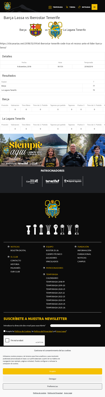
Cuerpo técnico (54, 254)
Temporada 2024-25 (55, 304)
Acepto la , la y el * (36, 331)
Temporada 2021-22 (55, 292)
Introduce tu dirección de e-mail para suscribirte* (25, 325)
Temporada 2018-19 (55, 281)
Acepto (52, 371)
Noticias (15, 246)
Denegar (52, 378)
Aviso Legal (68, 393)
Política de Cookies (22, 331)
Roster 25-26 (52, 250)
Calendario (52, 278)
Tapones (71, 105)
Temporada (52, 274)
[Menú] (94, 7)
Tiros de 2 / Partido (40, 105)
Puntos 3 (81, 105)
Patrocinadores (54, 268)
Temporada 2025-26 (55, 307)
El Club (14, 257)
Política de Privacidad (55, 393)
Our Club (15, 271)
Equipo (49, 246)
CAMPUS (81, 261)
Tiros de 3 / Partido (94, 105)
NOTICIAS (82, 257)
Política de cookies (39, 393)
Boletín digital (18, 250)
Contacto (16, 260)
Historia (15, 264)
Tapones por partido (57, 105)
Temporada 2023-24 (55, 300)
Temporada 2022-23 (55, 296)
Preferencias (52, 386)
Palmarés (15, 268)
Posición (5, 105)
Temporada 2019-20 (55, 285)
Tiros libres (26, 105)
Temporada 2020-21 (55, 289)
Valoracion (15, 105)
